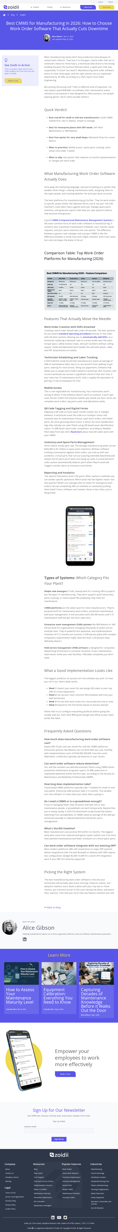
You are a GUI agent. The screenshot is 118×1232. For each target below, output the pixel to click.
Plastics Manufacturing (99, 1185)
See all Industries (97, 1208)
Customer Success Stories (43, 1181)
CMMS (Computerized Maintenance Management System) (82, 220)
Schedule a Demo (12, 1177)
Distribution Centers (98, 1177)
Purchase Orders (68, 1197)
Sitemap (8, 1181)
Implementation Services (43, 1185)
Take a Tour (88, 7)
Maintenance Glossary (42, 1193)
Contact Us (9, 1173)
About (7, 1169)
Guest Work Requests (70, 1173)
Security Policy (10, 1201)
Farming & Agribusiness (100, 1189)
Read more (76, 431)
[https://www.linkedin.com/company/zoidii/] (53, 1217)
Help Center (38, 1173)
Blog (12, 15)
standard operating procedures (75, 333)
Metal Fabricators (97, 1193)
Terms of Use (10, 1193)
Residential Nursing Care (100, 1181)
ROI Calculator (39, 1201)
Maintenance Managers (43, 1205)
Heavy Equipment (97, 1197)
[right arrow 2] (17, 15)
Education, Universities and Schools (101, 1202)
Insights (23, 15)
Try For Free (107, 7)
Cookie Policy (10, 1209)
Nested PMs (67, 1185)
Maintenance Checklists (71, 1193)
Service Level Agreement (14, 1197)
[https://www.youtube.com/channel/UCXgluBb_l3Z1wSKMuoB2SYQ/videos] (59, 1217)
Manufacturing (96, 1169)
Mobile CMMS (67, 1189)
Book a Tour (13, 81)
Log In (100, 2)
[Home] (5, 15)
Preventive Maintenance (43, 1197)
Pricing (49, 7)
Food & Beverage (97, 1173)
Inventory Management (71, 1181)
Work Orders (67, 1169)
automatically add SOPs (95, 337)
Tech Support (39, 1177)
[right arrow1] (8, 15)
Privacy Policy (10, 1205)
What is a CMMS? (40, 1189)
